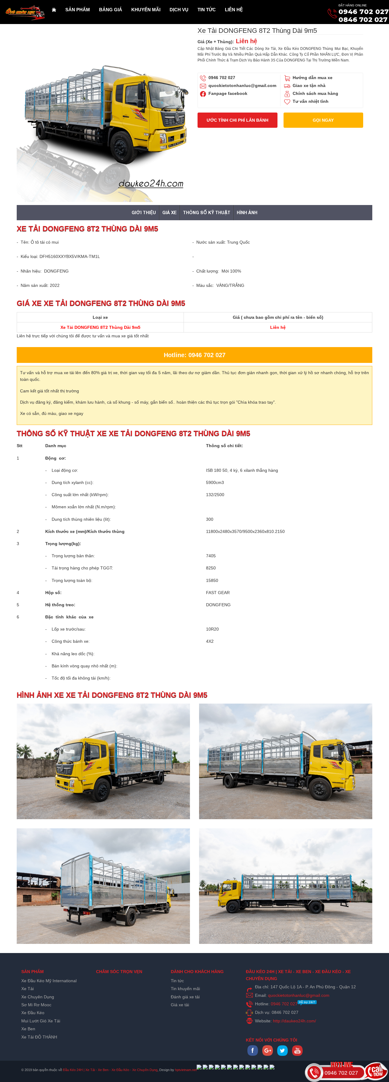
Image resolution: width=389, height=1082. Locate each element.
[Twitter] (282, 1054)
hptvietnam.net (186, 1070)
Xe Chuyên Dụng (37, 996)
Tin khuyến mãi (185, 988)
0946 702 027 (364, 12)
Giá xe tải (180, 1004)
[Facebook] (252, 1054)
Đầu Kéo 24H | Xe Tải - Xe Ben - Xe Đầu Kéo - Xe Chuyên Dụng (110, 1070)
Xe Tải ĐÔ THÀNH (39, 1037)
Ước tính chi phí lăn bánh (237, 120)
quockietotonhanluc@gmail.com (242, 85)
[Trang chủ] (54, 9)
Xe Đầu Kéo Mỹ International (49, 980)
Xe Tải (27, 988)
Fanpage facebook (227, 93)
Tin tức (177, 980)
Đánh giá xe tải (185, 996)
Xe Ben (28, 1028)
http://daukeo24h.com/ (294, 1020)
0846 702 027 (363, 20)
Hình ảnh (247, 212)
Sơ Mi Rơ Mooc (36, 1004)
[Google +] (267, 1054)
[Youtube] (297, 1054)
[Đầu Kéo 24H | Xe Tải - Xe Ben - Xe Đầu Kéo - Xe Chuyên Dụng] (23, 9)
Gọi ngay (323, 120)
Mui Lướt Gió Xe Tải (40, 1020)
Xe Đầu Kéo (32, 1012)
